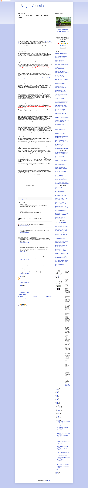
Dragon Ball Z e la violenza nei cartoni (61, 253)
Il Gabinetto (59, 440)
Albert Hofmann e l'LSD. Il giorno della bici (62, 114)
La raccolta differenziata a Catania (61, 95)
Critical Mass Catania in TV (59, 130)
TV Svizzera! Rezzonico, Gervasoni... (61, 205)
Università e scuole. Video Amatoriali (61, 210)
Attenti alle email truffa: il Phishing (60, 78)
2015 (57, 396)
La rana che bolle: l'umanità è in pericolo (62, 72)
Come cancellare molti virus (59, 156)
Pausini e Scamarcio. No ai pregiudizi (61, 256)
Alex (21, 217)
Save (21, 276)
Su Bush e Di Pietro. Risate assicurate (61, 211)
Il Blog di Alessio (31, 6)
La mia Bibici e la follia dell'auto (60, 147)
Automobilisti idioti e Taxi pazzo (60, 206)
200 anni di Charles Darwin (61, 445)
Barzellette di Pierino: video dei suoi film (61, 213)
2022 (57, 389)
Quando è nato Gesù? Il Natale (60, 90)
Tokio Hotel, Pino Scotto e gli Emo (60, 238)
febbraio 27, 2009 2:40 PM (24, 219)
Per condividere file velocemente (60, 171)
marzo (58, 418)
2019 (57, 392)
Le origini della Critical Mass (60, 129)
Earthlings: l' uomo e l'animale (60, 57)
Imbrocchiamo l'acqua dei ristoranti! (61, 65)
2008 (57, 470)
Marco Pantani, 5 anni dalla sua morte (63, 441)
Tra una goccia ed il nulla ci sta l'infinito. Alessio (67, 384)
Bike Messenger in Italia (59, 137)
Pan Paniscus (44, 77)
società (28, 199)
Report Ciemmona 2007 (59, 144)
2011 (57, 402)
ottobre (58, 409)
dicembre (59, 406)
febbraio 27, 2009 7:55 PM (24, 232)
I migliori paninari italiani (59, 235)
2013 (57, 399)
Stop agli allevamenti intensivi (60, 84)
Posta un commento (22, 294)
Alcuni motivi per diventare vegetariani (61, 79)
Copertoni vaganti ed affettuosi (60, 190)
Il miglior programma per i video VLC (61, 161)
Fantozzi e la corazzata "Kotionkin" (61, 192)
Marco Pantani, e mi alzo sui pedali (61, 229)
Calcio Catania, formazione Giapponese (61, 260)
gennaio (58, 469)
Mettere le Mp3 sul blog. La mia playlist (61, 180)
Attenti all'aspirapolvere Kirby (60, 76)
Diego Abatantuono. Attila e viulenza (61, 209)
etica (24, 199)
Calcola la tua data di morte (59, 265)
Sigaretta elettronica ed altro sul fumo (61, 94)
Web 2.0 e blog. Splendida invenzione (61, 64)
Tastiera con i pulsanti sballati (60, 172)
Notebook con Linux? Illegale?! (60, 178)
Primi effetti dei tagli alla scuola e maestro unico (62, 428)
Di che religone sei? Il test (59, 267)
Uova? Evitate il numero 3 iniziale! (60, 99)
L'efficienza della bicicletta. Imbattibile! (61, 148)
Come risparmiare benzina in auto (60, 91)
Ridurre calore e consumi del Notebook (61, 152)
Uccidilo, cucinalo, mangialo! (60, 86)
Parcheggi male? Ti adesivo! (60, 249)
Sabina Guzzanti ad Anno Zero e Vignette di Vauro (62, 443)
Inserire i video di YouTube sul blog (61, 168)
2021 (57, 391)
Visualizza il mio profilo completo (63, 29)
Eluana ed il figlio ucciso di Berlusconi (63, 452)
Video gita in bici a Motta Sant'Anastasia (61, 143)
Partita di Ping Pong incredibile (60, 191)
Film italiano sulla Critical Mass (60, 128)
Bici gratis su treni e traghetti (60, 133)
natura (26, 199)
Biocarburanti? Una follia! (59, 60)
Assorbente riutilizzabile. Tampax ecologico (62, 118)
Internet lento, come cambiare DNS (61, 165)
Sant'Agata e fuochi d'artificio (60, 98)
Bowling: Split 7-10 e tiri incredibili (60, 214)
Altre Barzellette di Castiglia (59, 199)
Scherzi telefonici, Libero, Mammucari (61, 207)
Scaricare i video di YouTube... (60, 167)
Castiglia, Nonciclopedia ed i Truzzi (61, 198)
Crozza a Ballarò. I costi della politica (63, 429)
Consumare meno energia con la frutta (61, 82)
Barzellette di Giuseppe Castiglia (60, 195)
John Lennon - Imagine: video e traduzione (62, 225)
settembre (59, 410)
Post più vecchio (48, 296)
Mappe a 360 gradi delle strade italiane (61, 160)
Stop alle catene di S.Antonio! (60, 252)
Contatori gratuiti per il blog (59, 175)
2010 (57, 403)
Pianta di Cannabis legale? (59, 68)
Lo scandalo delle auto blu (59, 63)
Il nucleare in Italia (60, 423)
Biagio (21, 254)
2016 (57, 395)
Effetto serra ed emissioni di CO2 (60, 87)
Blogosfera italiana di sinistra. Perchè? (61, 245)
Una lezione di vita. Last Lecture (60, 113)
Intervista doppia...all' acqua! (60, 109)
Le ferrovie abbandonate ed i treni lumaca (62, 61)
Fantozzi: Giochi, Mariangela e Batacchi (61, 203)
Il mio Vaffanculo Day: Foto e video (61, 234)
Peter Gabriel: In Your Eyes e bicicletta (61, 226)
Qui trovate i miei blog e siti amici (62, 31)
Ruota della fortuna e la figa (61, 453)
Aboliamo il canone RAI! (59, 75)
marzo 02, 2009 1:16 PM (24, 251)
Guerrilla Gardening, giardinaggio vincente (62, 120)
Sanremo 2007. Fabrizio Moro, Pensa (61, 222)
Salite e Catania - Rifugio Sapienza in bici (62, 145)
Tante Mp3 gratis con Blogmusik (60, 176)
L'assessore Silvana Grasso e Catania (61, 241)
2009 (57, 405)
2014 (57, 398)
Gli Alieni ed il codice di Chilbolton (60, 250)
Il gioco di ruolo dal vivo (59, 246)
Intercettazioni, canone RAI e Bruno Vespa (62, 117)
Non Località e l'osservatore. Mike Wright (62, 239)
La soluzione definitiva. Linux (60, 164)
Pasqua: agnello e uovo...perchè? (60, 71)
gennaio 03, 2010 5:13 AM (24, 273)
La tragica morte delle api (59, 67)
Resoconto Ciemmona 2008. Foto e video (62, 141)
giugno (58, 414)
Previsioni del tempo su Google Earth (61, 159)
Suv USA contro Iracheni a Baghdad (61, 106)
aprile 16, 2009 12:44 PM (24, 259)
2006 (57, 473)
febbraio (58, 420)
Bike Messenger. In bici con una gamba (61, 136)
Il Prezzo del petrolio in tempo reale (61, 53)
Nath (21, 285)
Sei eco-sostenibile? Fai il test (60, 254)
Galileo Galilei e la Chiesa (59, 124)
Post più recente (20, 296)
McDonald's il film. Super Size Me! (60, 105)
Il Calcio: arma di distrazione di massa (61, 112)
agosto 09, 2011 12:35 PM (24, 292)
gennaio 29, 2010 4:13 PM (24, 282)
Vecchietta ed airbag (58, 187)
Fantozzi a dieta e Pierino (59, 202)
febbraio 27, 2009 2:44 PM (24, 225)
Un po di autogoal (58, 188)
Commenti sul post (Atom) (25, 298)
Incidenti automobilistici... (59, 218)
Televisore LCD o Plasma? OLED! (60, 97)
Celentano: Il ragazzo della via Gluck (61, 230)
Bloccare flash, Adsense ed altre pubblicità (62, 183)
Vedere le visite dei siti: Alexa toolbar (61, 153)
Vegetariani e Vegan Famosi (60, 83)
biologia (22, 199)
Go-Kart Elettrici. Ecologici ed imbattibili (61, 101)
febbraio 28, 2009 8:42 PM (24, 242)
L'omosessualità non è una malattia (61, 102)
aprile (58, 417)
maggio (58, 416)
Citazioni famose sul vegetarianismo (61, 80)
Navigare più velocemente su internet (61, 179)
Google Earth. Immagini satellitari (60, 157)
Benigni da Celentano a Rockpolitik (61, 194)
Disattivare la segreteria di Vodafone (61, 257)
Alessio (21, 223)
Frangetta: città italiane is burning (60, 217)
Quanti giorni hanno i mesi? (59, 264)
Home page (35, 296)
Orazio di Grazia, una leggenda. (60, 140)
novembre (59, 407)
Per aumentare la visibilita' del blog (61, 182)
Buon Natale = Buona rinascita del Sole (61, 116)
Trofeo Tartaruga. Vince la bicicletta (61, 132)
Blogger (48, 480)
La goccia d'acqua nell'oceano (60, 242)
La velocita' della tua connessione (60, 163)
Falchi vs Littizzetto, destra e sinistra (61, 261)
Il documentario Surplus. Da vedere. (61, 110)
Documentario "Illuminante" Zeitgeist (61, 56)
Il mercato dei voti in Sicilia (59, 121)
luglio (58, 413)
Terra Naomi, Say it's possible (60, 223)
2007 (57, 472)
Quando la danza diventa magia (60, 237)
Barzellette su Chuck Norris (59, 258)
